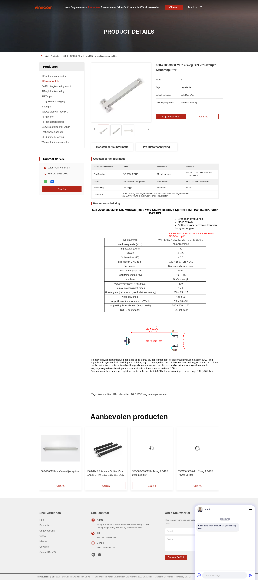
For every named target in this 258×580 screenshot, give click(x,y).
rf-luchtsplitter (121, 394)
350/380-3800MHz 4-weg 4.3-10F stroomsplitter (150, 473)
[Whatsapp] (45, 181)
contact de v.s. (176, 557)
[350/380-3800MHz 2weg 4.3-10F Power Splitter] (197, 448)
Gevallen (44, 547)
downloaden (152, 7)
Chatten (173, 7)
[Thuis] (44, 7)
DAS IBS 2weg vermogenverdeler (149, 394)
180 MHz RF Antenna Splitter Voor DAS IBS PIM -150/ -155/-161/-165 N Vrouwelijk (106, 473)
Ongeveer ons (79, 7)
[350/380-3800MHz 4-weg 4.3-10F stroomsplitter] (151, 448)
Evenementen (108, 7)
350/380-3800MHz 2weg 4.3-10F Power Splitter (195, 473)
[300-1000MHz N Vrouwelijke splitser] (60, 448)
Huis (67, 7)
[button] (44, 455)
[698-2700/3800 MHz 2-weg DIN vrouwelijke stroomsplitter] (121, 92)
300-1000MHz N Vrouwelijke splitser (60, 471)
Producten (94, 7)
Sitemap (56, 577)
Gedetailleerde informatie (112, 146)
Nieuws (43, 541)
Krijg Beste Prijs (170, 116)
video (42, 536)
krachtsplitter (105, 394)
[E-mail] (52, 181)
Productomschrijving (156, 146)
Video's (122, 7)
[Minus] (250, 509)
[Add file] (199, 575)
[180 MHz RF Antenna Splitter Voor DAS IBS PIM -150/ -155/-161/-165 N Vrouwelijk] (106, 448)
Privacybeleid (43, 577)
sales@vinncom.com (59, 167)
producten (44, 525)
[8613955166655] (99, 555)
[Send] (250, 575)
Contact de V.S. (135, 7)
